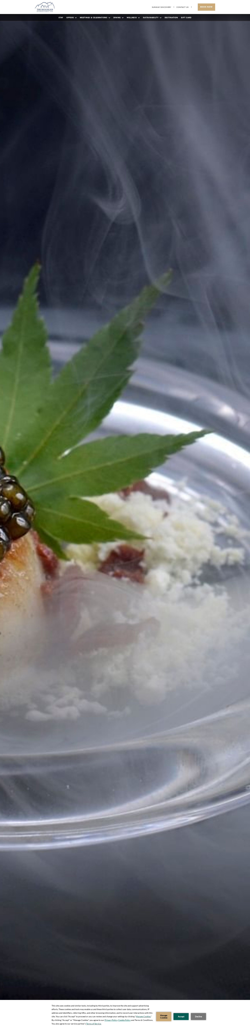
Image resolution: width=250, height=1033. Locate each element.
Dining (117, 17)
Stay (61, 17)
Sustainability (151, 17)
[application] (125, 1016)
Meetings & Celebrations (93, 17)
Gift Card (186, 17)
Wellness (132, 17)
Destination (171, 17)
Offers (70, 17)
